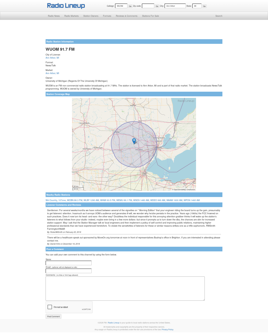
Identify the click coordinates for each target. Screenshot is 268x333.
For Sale (150, 15)
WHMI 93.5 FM (107, 200)
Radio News (54, 15)
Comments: (62, 275)
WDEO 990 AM (157, 200)
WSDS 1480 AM (141, 200)
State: (189, 5)
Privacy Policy (167, 329)
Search (218, 15)
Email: (61, 267)
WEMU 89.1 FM (124, 200)
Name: (48, 259)
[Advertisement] (134, 31)
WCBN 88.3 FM (74, 200)
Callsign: (110, 5)
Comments (126, 15)
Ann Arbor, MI (52, 57)
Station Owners (90, 15)
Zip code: (137, 5)
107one (62, 200)
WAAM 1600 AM (174, 200)
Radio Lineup (113, 322)
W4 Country (51, 200)
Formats (107, 15)
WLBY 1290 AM (91, 200)
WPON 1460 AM (192, 200)
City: (162, 5)
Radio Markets (71, 15)
